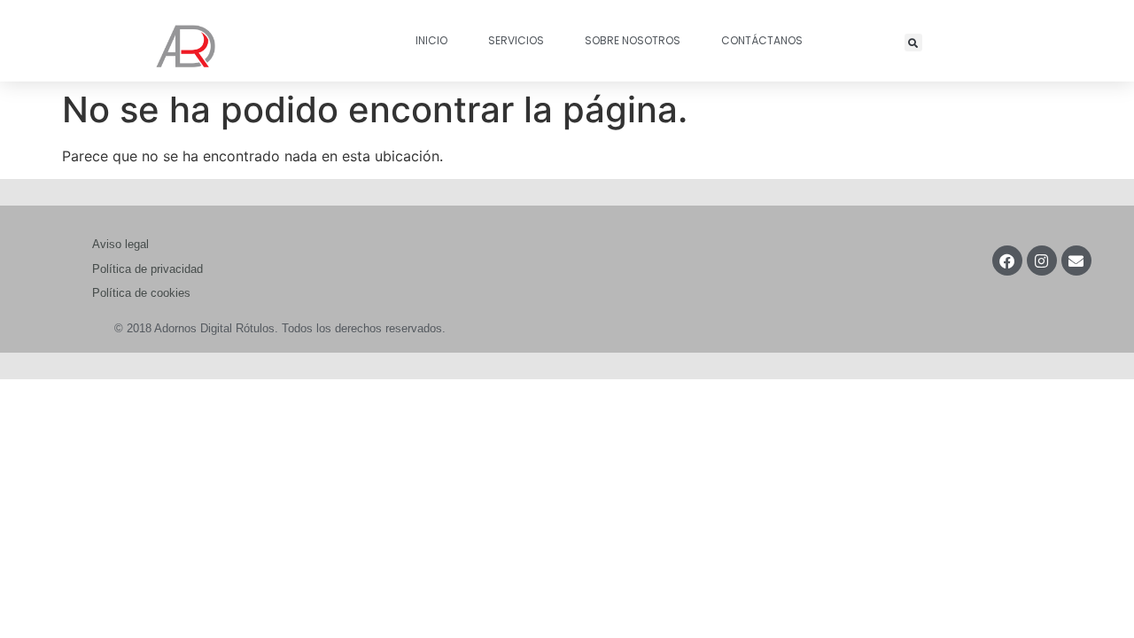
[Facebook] (1007, 260)
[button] (913, 42)
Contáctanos (762, 40)
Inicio (431, 40)
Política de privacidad (147, 269)
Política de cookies (141, 293)
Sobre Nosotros (632, 40)
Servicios (516, 40)
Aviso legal (120, 244)
